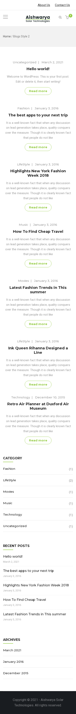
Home (7, 36)
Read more (38, 91)
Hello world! (38, 69)
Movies (23, 281)
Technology (20, 397)
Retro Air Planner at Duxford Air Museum (38, 406)
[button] (67, 17)
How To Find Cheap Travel (38, 231)
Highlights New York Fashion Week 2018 (38, 173)
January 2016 (13, 662)
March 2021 (12, 650)
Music (23, 225)
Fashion (23, 108)
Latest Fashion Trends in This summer (38, 289)
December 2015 (15, 673)
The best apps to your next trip (38, 115)
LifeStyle (23, 164)
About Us (44, 5)
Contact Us (62, 5)
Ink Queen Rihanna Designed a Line (38, 350)
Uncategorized (24, 62)
